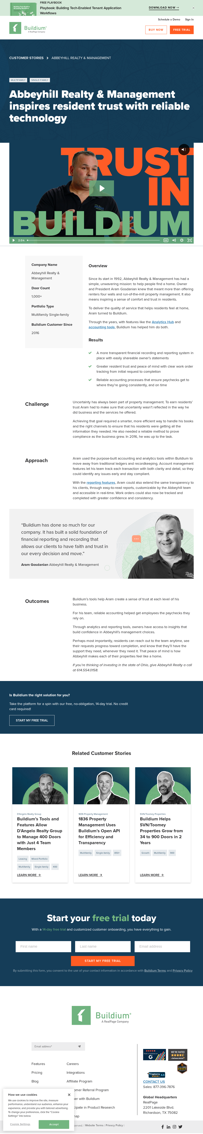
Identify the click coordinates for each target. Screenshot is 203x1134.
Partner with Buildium (83, 1099)
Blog (35, 1081)
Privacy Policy (182, 971)
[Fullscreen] (190, 240)
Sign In (189, 19)
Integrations (76, 1072)
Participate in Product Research (91, 1107)
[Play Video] (13, 240)
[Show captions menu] (166, 240)
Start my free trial (32, 720)
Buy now (156, 30)
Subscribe (80, 1046)
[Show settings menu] (182, 240)
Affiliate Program (79, 1081)
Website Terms (94, 1125)
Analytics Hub (163, 322)
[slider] (94, 240)
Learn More (26, 875)
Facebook (162, 1127)
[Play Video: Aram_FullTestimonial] (101, 188)
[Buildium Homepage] (28, 28)
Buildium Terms (155, 971)
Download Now (162, 7)
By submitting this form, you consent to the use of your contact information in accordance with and (102, 971)
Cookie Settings (20, 1124)
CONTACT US (154, 1081)
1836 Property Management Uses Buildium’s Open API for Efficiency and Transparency (99, 830)
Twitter (180, 1127)
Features (38, 1064)
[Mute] (174, 240)
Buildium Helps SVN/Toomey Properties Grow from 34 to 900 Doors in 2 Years (161, 830)
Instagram (174, 1127)
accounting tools (102, 327)
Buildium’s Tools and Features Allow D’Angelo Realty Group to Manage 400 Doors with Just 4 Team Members (39, 833)
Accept (53, 1124)
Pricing (37, 1072)
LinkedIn (168, 1127)
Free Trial (182, 30)
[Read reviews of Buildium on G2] (154, 1055)
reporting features (101, 482)
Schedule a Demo (169, 19)
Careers (73, 1064)
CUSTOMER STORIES (26, 58)
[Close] (69, 1094)
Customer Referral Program (88, 1090)
